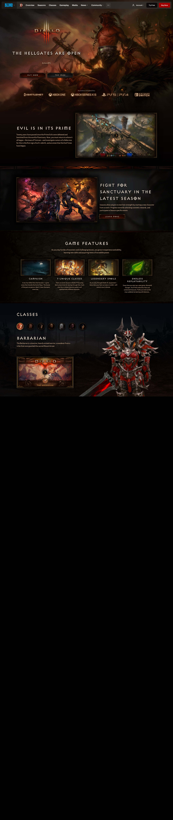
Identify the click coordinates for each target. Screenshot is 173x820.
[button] (164, 5)
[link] (33, 95)
